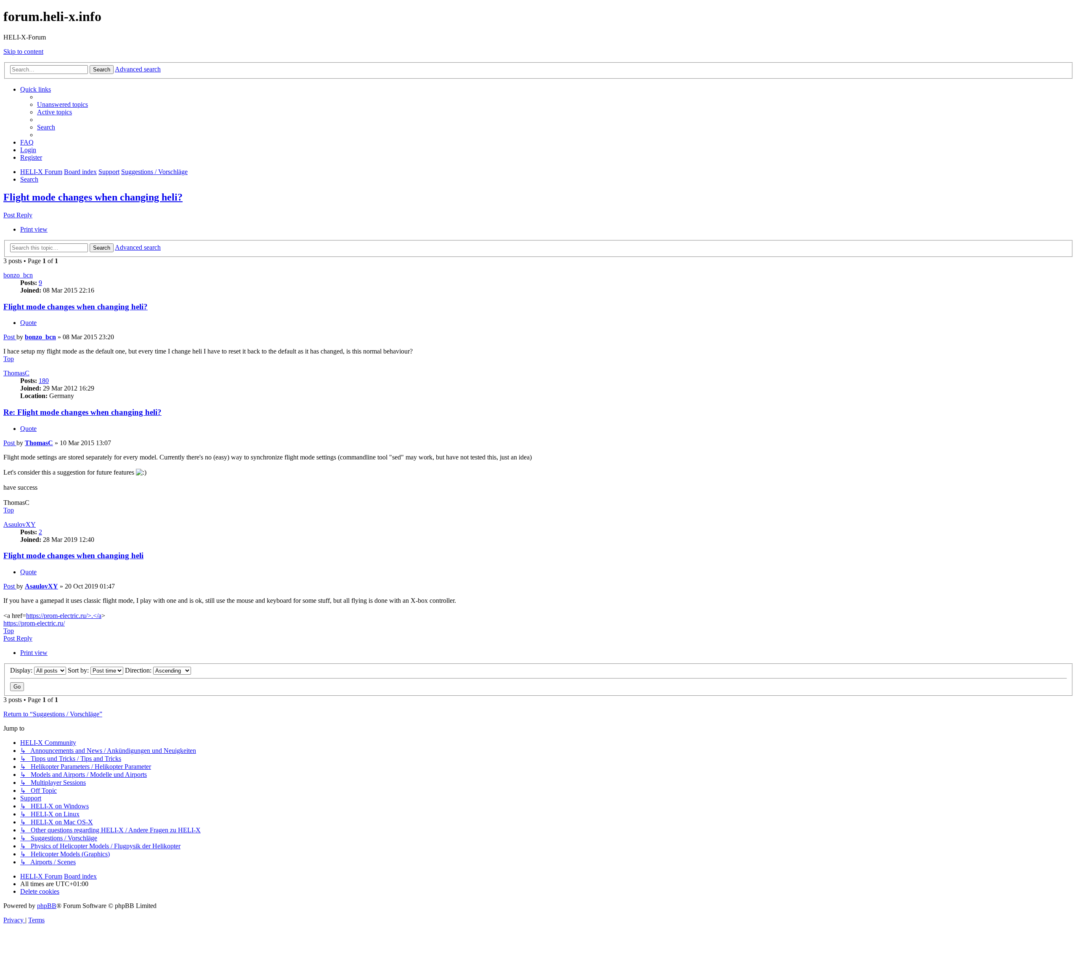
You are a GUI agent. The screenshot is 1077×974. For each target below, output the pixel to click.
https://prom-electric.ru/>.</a (63, 615)
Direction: (139, 670)
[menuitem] (62, 104)
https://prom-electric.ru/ (34, 623)
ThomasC (16, 373)
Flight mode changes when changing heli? (93, 197)
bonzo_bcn (18, 275)
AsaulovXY (19, 524)
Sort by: (79, 670)
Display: (22, 670)
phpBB (46, 905)
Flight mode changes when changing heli (73, 555)
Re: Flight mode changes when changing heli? (82, 412)
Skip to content (23, 51)
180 (44, 380)
